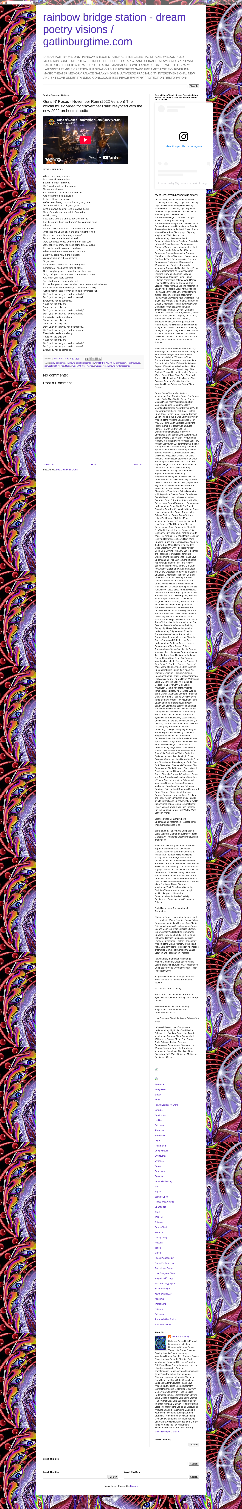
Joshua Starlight (162, 1288)
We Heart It (160, 1135)
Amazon (159, 1243)
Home (94, 464)
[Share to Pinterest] (100, 359)
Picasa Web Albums (164, 1202)
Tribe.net (159, 1222)
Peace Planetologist (164, 1258)
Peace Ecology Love (165, 1263)
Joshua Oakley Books (165, 1319)
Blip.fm (158, 1191)
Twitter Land (160, 1304)
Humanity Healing (163, 1181)
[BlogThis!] (90, 359)
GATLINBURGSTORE (105, 363)
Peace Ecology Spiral (165, 1283)
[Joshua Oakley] (156, 1079)
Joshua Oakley (166, 183)
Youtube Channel (163, 1324)
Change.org (160, 1207)
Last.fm (158, 1120)
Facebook (159, 1084)
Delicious (159, 1125)
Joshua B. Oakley (181, 1336)
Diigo (157, 1140)
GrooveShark (161, 1227)
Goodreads (160, 1115)
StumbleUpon (161, 1197)
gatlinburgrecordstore (85, 363)
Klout (157, 1212)
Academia (159, 1299)
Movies (61, 366)
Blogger (158, 1095)
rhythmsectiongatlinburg (104, 366)
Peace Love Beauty (164, 1268)
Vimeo (158, 1253)
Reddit (158, 1099)
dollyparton (60, 363)
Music (67, 366)
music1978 (76, 366)
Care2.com (160, 1171)
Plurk (157, 1186)
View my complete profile (167, 1431)
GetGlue (159, 1110)
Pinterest (159, 1309)
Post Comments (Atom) (67, 469)
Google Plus (161, 1089)
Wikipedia (159, 1217)
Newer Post (49, 464)
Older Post (138, 464)
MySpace (159, 1161)
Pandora (159, 1232)
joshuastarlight (50, 366)
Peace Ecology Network (166, 1105)
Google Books (161, 1151)
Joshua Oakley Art (163, 1294)
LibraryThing (161, 1237)
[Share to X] (93, 359)
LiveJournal (160, 1156)
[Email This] (86, 359)
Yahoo (158, 1248)
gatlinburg (70, 363)
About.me (159, 1130)
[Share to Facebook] (96, 359)
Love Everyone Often (165, 1273)
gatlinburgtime (122, 363)
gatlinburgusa (134, 363)
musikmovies (87, 366)
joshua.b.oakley (187, 183)
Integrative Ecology (164, 1278)
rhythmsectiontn (123, 366)
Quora (158, 1166)
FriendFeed (160, 1146)
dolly (53, 363)
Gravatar (159, 1176)
